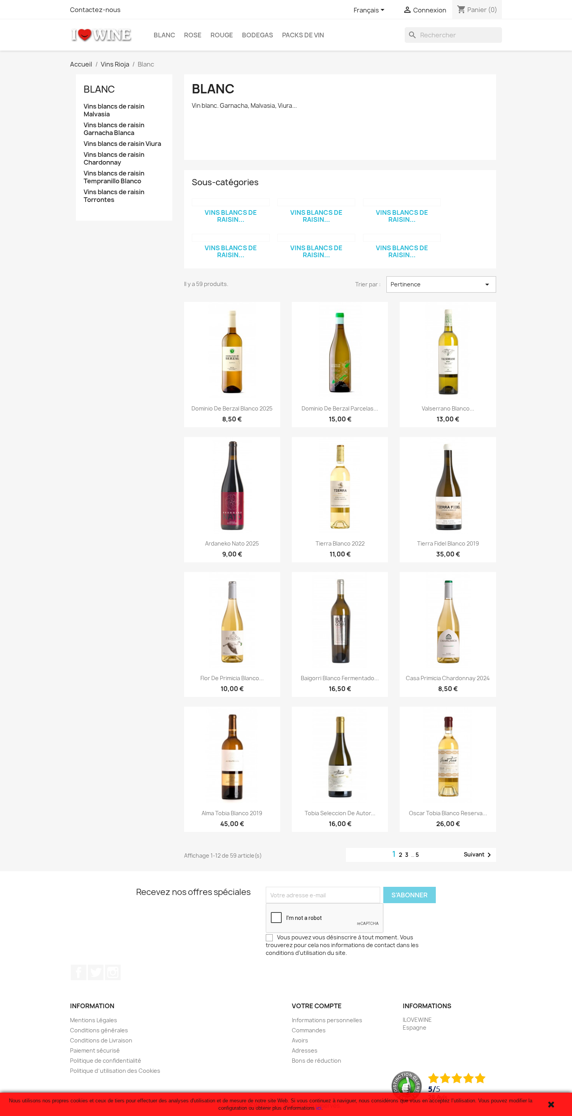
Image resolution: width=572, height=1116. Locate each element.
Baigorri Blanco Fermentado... (340, 678)
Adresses (305, 1050)
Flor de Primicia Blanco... (232, 678)
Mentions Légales (93, 1020)
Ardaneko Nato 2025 (232, 543)
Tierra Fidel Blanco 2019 (448, 543)
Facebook (78, 972)
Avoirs (300, 1040)
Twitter (96, 972)
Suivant (479, 855)
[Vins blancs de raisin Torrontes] (402, 238)
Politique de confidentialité (105, 1060)
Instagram (113, 972)
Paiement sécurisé (95, 1050)
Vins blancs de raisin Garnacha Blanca (114, 129)
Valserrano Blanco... (448, 408)
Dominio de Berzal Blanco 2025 (231, 408)
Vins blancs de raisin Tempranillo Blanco (114, 177)
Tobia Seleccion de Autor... (340, 813)
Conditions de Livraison (101, 1040)
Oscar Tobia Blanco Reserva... (448, 813)
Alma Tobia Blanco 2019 (232, 813)
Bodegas (257, 35)
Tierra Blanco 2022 (340, 543)
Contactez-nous (95, 9)
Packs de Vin (303, 35)
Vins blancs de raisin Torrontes (114, 196)
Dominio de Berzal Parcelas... (340, 408)
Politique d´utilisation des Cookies (115, 1070)
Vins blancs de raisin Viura (122, 144)
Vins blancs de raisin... (231, 216)
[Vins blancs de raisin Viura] (402, 202)
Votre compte (317, 1006)
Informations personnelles (327, 1020)
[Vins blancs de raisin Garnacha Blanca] (316, 202)
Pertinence (441, 284)
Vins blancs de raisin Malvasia (114, 110)
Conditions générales (99, 1030)
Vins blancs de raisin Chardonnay (114, 159)
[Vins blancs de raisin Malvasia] (231, 202)
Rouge (222, 35)
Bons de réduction (316, 1060)
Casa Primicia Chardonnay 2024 (448, 678)
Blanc (164, 35)
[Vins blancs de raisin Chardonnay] (231, 238)
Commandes (309, 1030)
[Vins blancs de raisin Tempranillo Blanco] (316, 238)
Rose (193, 35)
